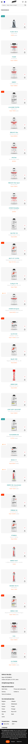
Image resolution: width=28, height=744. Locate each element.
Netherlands (14, 704)
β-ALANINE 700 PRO (14, 107)
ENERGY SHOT (14, 560)
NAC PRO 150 (14, 233)
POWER (14, 57)
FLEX (14, 636)
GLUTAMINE (14, 661)
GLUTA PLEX (14, 334)
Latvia (3, 716)
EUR (13, 724)
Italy (3, 714)
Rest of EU (13, 711)
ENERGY (14, 82)
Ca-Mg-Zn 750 (14, 283)
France (3, 709)
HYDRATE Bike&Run (14, 208)
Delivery (4, 691)
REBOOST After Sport (14, 183)
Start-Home (4, 689)
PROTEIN (14, 157)
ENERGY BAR (14, 384)
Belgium (4, 701)
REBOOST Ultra (14, 132)
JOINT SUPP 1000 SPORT (14, 409)
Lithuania (13, 701)
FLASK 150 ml (14, 31)
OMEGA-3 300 (14, 611)
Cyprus (3, 704)
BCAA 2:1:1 (14, 460)
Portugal (13, 709)
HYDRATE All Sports (14, 308)
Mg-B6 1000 (14, 359)
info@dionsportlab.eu (8, 683)
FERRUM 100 (14, 510)
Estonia (3, 706)
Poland (13, 706)
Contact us (16, 691)
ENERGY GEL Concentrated (14, 485)
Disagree (13, 741)
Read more (19, 741)
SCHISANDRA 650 (14, 434)
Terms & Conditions (6, 694)
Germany (4, 711)
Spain (12, 714)
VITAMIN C (14, 535)
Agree (7, 741)
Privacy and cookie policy (20, 689)
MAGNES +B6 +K (14, 586)
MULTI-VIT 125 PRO (14, 258)
